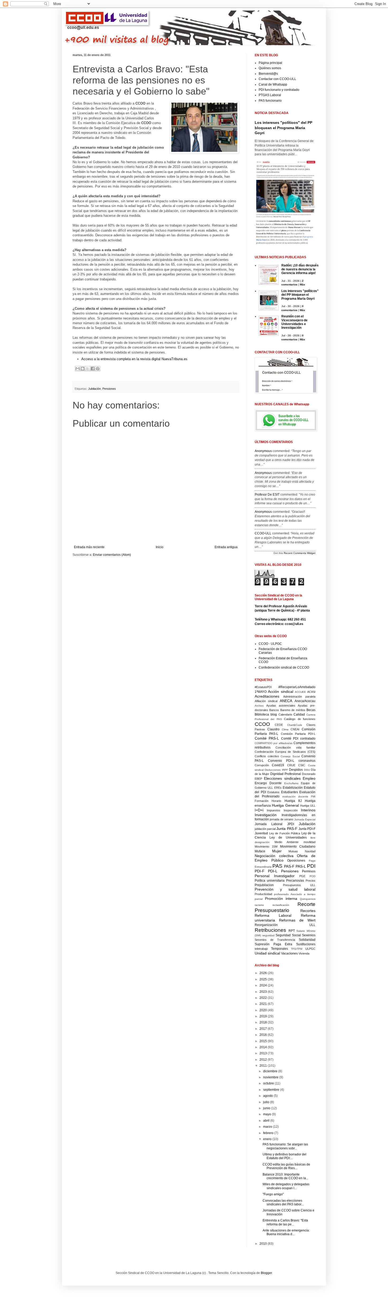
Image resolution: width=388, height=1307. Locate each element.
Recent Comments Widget (299, 553)
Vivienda (304, 953)
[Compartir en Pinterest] (97, 368)
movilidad (309, 842)
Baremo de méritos (292, 710)
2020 (263, 1010)
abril (266, 1120)
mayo (267, 1114)
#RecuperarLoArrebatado (296, 687)
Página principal (270, 63)
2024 (263, 985)
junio (267, 1108)
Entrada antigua (226, 547)
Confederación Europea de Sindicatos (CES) (285, 751)
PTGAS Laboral (270, 95)
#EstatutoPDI (263, 687)
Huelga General (285, 805)
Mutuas (293, 851)
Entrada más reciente (89, 547)
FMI (313, 796)
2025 (263, 979)
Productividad (263, 894)
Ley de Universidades (288, 837)
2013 (263, 1053)
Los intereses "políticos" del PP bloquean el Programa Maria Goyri (283, 127)
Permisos (308, 871)
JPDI (290, 824)
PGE (302, 876)
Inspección (291, 810)
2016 (263, 1035)
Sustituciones (305, 944)
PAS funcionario (270, 100)
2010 (263, 1243)
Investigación (266, 815)
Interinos (308, 810)
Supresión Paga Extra (273, 944)
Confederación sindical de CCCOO (284, 667)
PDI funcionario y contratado (279, 90)
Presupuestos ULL (299, 885)
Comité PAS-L (267, 738)
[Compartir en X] (87, 368)
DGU (307, 769)
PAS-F (289, 866)
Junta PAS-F (286, 828)
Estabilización (293, 787)
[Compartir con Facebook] (92, 368)
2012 (263, 1059)
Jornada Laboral (268, 824)
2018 (263, 1022)
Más (302, 284)
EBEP (258, 778)
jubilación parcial (265, 828)
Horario (276, 800)
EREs (278, 787)
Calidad (299, 714)
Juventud (261, 833)
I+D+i (259, 810)
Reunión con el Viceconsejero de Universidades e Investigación (294, 322)
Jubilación (94, 388)
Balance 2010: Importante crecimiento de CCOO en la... (285, 1176)
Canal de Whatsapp (273, 84)
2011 (263, 1066)
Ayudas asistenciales (280, 705)
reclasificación (280, 905)
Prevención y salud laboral (285, 889)
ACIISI (311, 691)
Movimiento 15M (266, 846)
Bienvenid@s (268, 74)
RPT (291, 931)
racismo (259, 905)
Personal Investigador (275, 876)
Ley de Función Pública (284, 833)
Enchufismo (291, 783)
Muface (260, 851)
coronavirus (307, 761)
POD (312, 876)
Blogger (266, 1273)
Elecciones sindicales (282, 778)
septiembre (271, 1090)
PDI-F (259, 871)
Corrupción (262, 765)
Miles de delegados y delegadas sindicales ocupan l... (286, 1186)
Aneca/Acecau (305, 701)
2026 (263, 973)
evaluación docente (295, 796)
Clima (285, 729)
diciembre (270, 1071)
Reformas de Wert (297, 920)
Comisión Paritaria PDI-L (298, 733)
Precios (310, 880)
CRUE (291, 765)
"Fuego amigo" (273, 1194)
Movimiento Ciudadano (297, 846)
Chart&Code (294, 724)
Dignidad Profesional (285, 774)
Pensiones (109, 388)
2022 (263, 998)
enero (267, 1139)
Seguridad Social (288, 935)
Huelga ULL (307, 805)
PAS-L (301, 866)
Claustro (273, 729)
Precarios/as (295, 880)
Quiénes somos (270, 68)
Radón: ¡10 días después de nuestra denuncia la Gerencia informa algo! (300, 269)
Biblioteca (262, 714)
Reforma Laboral (273, 915)
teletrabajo (261, 948)
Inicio (159, 547)
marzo (268, 1127)
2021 (263, 1004)
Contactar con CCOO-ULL (277, 79)
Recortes (307, 911)
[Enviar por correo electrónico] (77, 368)
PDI (311, 866)
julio (266, 1102)
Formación (261, 800)
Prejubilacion (264, 885)
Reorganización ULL (285, 925)
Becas (310, 710)
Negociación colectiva (274, 856)
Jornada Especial (304, 819)
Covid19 (278, 765)
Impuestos (273, 810)
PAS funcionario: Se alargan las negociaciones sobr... (285, 1146)
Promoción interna (281, 898)
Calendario (285, 714)
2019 (263, 1016)
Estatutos (273, 792)
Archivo (259, 705)
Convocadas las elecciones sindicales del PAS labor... (283, 1202)
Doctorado (308, 773)
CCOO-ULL (263, 533)
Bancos (274, 710)
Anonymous (263, 451)
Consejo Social (290, 756)
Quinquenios (307, 898)
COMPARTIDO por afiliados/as (273, 743)
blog (274, 714)
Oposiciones (296, 860)
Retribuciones (270, 930)
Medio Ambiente (287, 842)
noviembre (271, 1077)
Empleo (309, 778)
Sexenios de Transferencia (275, 939)
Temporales (279, 949)
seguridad (268, 935)
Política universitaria (270, 880)
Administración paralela (299, 696)
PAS (277, 866)
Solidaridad (307, 940)
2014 (263, 1047)
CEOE (279, 724)
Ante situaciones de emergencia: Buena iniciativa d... (286, 1232)
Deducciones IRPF (276, 769)
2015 (263, 1041)
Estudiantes (289, 792)
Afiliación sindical (266, 701)
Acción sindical (280, 691)
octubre (269, 1083)
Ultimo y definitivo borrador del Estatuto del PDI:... (284, 1156)
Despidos (296, 770)
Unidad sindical (267, 953)
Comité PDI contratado (298, 738)
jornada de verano (281, 819)
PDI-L (272, 871)
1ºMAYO (261, 692)
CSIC (301, 765)
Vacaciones (289, 953)
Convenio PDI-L (281, 761)
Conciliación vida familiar (295, 747)
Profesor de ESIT (267, 494)
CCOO (262, 724)
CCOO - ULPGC (270, 644)
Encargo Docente (268, 783)
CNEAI (295, 729)
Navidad (310, 851)
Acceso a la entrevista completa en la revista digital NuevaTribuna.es (134, 359)
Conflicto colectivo (267, 756)
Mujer (277, 851)
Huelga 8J (293, 801)
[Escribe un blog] (82, 368)
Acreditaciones (267, 696)
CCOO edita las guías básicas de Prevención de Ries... (286, 1166)
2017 (263, 1029)
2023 (263, 992)
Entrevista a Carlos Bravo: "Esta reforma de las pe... (285, 1222)
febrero (268, 1133)
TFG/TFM (296, 948)
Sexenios (308, 935)
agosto (268, 1096)
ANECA (286, 701)
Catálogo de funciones (299, 719)
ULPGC (310, 948)
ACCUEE (300, 691)
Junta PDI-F (307, 829)
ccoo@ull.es (294, 624)
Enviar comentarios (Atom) (112, 555)
